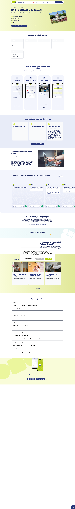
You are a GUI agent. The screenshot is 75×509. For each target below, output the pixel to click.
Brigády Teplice (20, 7)
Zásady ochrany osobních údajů (34, 254)
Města (15, 7)
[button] (27, 258)
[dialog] (37, 254)
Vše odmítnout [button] (39, 258)
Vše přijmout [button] (48, 258)
